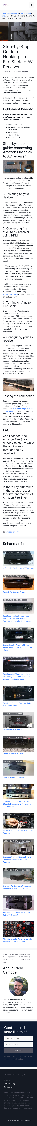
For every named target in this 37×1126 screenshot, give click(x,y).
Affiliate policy (9, 1084)
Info (3, 16)
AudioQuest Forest (10, 294)
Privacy (7, 1080)
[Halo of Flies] (6, 5)
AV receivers (26, 13)
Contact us (8, 1087)
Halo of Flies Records (10, 13)
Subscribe (18, 1050)
